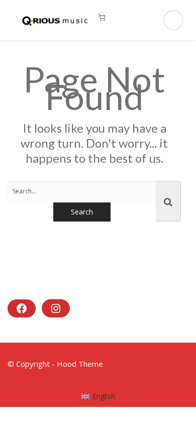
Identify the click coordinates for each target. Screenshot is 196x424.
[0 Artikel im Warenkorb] (102, 17)
